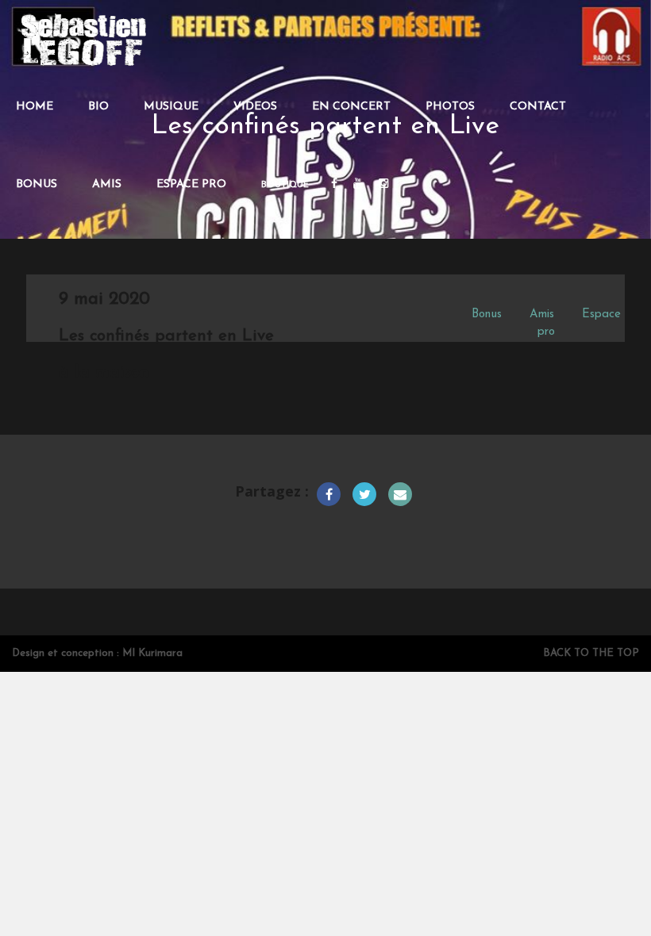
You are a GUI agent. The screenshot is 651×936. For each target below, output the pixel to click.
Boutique (285, 185)
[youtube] (358, 185)
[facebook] (334, 185)
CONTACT (538, 107)
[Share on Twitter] (364, 494)
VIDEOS (255, 107)
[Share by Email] (400, 494)
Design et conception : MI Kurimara (97, 653)
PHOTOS (450, 107)
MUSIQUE (171, 107)
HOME (34, 107)
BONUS (36, 184)
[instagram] (383, 185)
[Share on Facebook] (329, 494)
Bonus (487, 314)
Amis (542, 314)
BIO (98, 107)
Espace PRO (191, 184)
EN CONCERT (351, 107)
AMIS (106, 184)
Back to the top (591, 653)
